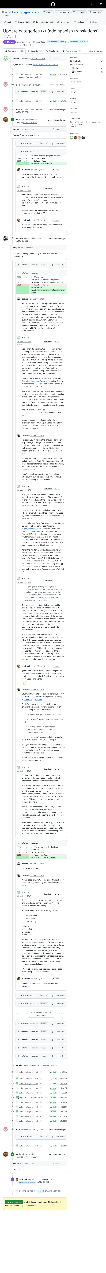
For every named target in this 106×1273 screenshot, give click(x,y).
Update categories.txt (28, 101)
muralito (16, 58)
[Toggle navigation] (5, 4)
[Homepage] (53, 4)
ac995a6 (63, 1084)
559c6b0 (63, 1079)
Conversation (17, 51)
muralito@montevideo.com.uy (45, 64)
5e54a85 (63, 1098)
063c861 (63, 101)
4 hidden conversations (41, 1012)
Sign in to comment (29, 1206)
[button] (63, 58)
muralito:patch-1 (77, 42)
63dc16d (63, 1116)
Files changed (74, 51)
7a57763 (63, 1102)
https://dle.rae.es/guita (31, 528)
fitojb (18, 85)
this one (38, 699)
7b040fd (63, 1088)
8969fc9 (63, 74)
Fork (80, 12)
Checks (55, 51)
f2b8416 (63, 1146)
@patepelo (26, 670)
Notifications (64, 12)
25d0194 (63, 1121)
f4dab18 (63, 1093)
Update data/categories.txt (32, 1098)
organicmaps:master (56, 42)
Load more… (41, 1015)
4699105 (63, 1107)
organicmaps (13, 12)
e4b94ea (63, 1072)
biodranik (21, 42)
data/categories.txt (30, 92)
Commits (37, 51)
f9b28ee (63, 1112)
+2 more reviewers (77, 64)
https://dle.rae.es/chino (35, 381)
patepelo (19, 238)
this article (28, 699)
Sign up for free (14, 1202)
